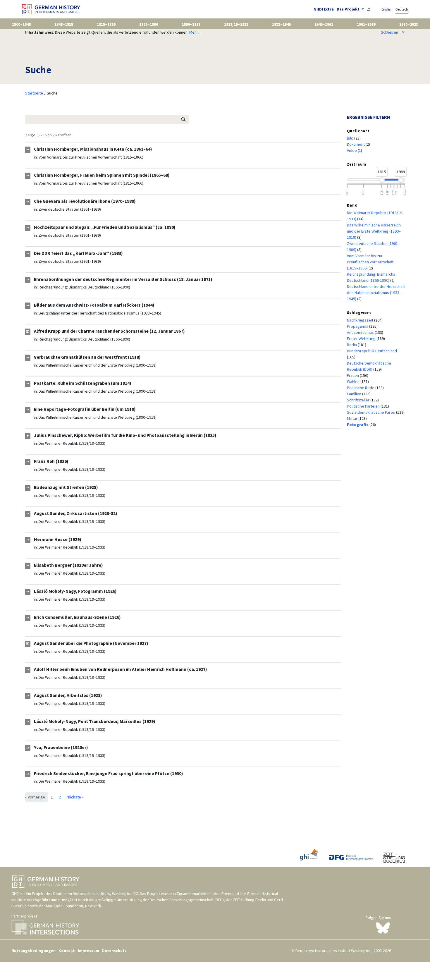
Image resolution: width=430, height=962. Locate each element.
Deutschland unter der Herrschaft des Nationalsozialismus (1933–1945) (100, 313)
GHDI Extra (324, 9)
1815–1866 (106, 24)
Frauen (353, 375)
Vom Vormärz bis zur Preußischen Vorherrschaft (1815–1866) (91, 157)
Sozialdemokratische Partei (371, 412)
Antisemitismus (361, 332)
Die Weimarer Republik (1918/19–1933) (72, 443)
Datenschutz (114, 950)
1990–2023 (408, 24)
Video (352, 150)
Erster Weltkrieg (361, 338)
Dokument (356, 144)
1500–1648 (21, 24)
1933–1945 (281, 24)
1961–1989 (366, 24)
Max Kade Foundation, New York (73, 905)
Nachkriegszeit (360, 320)
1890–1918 (191, 24)
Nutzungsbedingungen (33, 950)
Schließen (393, 32)
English (387, 9)
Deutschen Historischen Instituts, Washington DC (95, 893)
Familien (354, 393)
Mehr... (194, 32)
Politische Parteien (364, 406)
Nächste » (75, 797)
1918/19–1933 (236, 24)
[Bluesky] (383, 927)
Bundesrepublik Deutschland (372, 350)
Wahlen (353, 381)
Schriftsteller (358, 400)
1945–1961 (323, 24)
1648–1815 (63, 24)
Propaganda (358, 326)
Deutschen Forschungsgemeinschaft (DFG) (187, 899)
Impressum (88, 950)
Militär (352, 418)
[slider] (381, 180)
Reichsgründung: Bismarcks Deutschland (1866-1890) (84, 287)
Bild (350, 138)
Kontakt (67, 950)
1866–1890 (148, 24)
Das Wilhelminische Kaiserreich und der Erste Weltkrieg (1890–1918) (97, 365)
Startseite (34, 93)
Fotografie (358, 424)
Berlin (352, 344)
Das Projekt (348, 9)
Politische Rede (361, 387)
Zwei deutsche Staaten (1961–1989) (70, 209)
